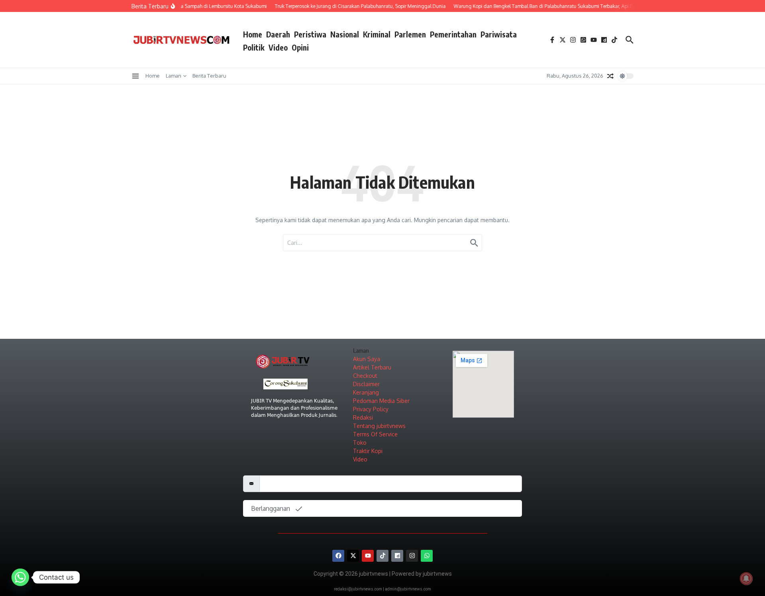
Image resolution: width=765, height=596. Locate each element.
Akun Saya (366, 359)
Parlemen (410, 34)
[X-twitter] (353, 556)
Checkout (365, 375)
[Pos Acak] (610, 76)
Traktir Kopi (367, 450)
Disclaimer (366, 384)
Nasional (344, 34)
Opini (300, 47)
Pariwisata (499, 34)
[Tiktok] (382, 556)
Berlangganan (271, 508)
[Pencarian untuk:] (382, 242)
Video (278, 47)
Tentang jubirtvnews (379, 425)
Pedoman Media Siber (381, 400)
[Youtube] (368, 556)
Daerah (278, 34)
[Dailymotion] (397, 556)
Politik (254, 47)
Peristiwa (310, 34)
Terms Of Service (375, 434)
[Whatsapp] (427, 556)
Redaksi (363, 417)
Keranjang (366, 392)
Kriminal (376, 34)
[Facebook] (338, 556)
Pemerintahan (453, 34)
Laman (173, 75)
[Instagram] (412, 556)
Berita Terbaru (209, 75)
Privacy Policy (370, 409)
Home (252, 34)
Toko (360, 442)
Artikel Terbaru (372, 367)
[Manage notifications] (746, 578)
